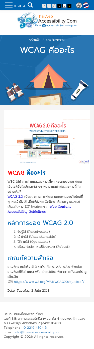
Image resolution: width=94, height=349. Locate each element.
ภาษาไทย (86, 5)
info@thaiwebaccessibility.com (38, 332)
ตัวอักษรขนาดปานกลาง (49, 6)
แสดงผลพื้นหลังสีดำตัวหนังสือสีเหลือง (69, 6)
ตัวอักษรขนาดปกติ (44, 6)
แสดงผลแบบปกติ (64, 6)
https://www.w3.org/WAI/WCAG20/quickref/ (49, 281)
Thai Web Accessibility (47, 21)
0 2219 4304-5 (35, 327)
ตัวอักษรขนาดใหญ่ (54, 6)
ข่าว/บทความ (55, 40)
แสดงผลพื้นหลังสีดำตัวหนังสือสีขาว (59, 6)
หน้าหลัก (35, 40)
